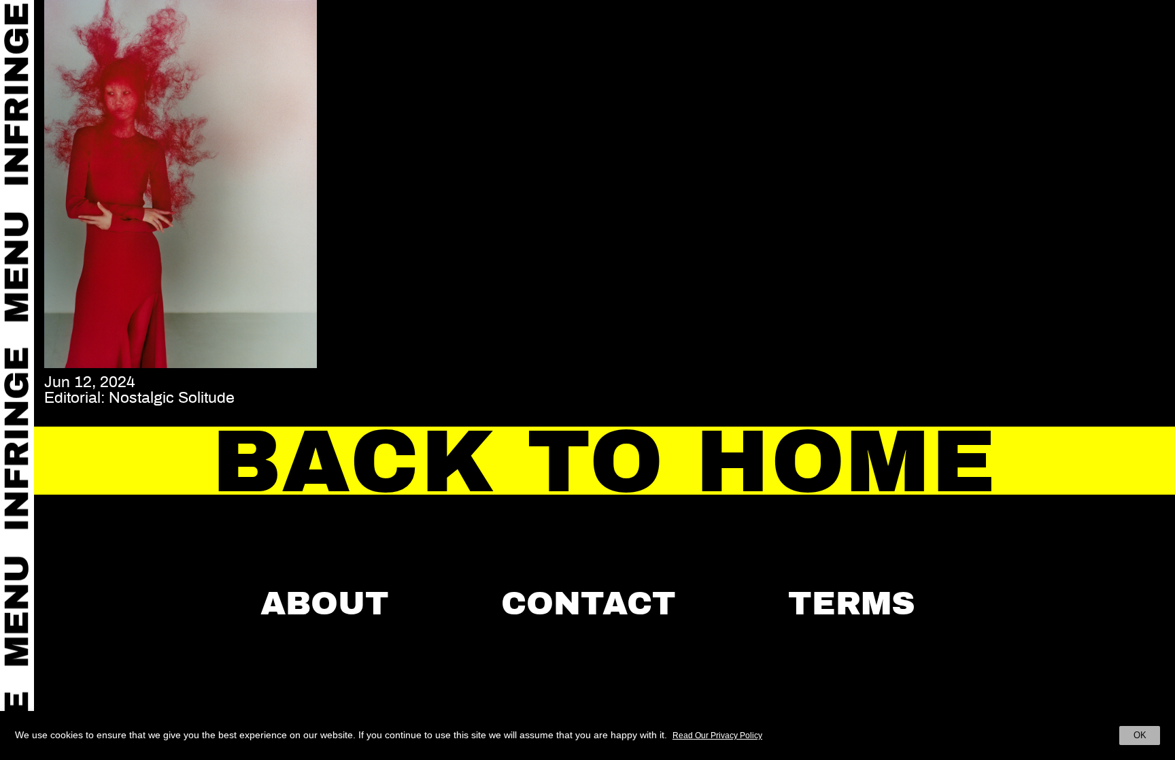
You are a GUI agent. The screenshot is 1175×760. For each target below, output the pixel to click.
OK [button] (1140, 735)
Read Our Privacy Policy (717, 735)
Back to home (604, 461)
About (324, 603)
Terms (851, 603)
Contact (588, 603)
